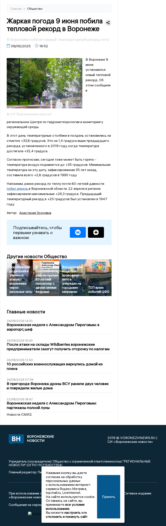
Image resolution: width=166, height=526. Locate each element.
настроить (72, 512)
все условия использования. (65, 506)
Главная (16, 9)
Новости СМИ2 (19, 414)
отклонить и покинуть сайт (67, 516)
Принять (108, 496)
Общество (35, 9)
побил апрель (18, 188)
